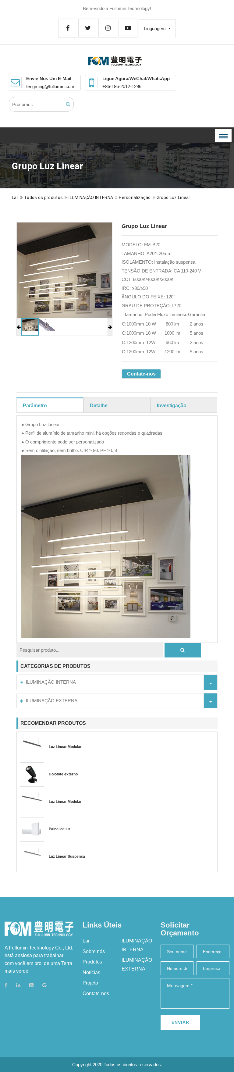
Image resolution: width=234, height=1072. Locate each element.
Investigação (171, 405)
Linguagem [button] (155, 28)
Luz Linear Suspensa (67, 856)
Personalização (135, 197)
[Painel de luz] (32, 829)
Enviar (180, 1022)
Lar (15, 197)
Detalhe (99, 405)
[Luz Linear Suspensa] (32, 857)
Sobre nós (94, 951)
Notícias (91, 972)
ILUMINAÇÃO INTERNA (91, 197)
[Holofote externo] (32, 774)
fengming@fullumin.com (50, 86)
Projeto (90, 982)
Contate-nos (141, 373)
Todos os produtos (43, 197)
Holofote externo (63, 774)
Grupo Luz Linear (173, 197)
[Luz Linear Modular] (32, 747)
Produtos (92, 961)
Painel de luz (59, 829)
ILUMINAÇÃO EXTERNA (51, 700)
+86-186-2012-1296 (121, 86)
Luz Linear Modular (65, 747)
